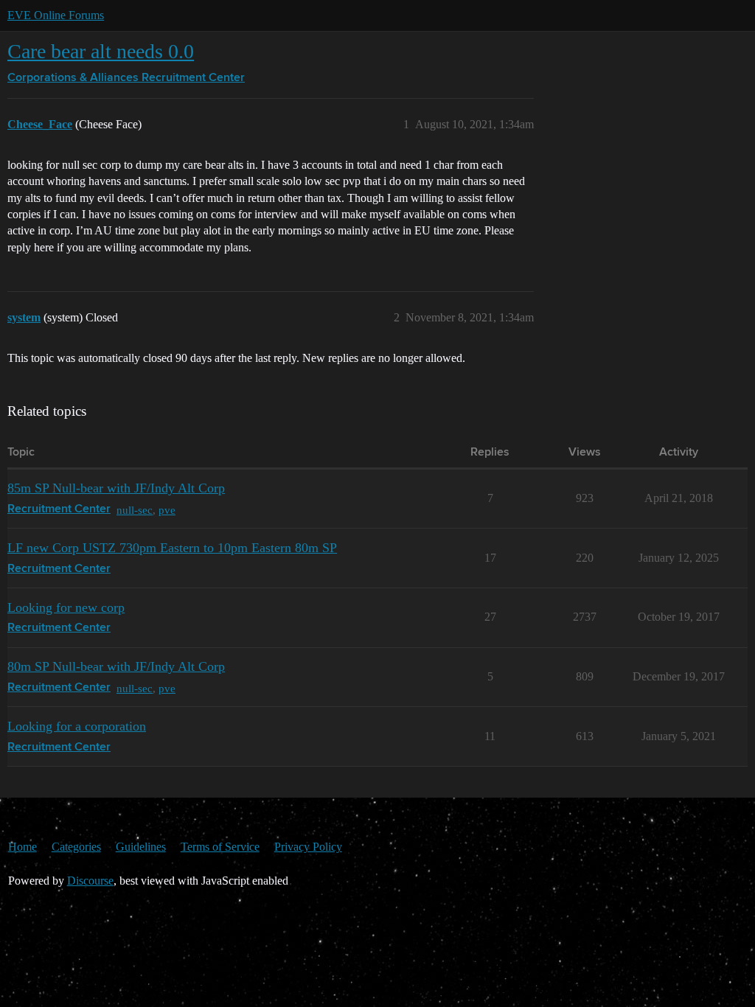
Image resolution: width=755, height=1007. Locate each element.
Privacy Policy (308, 846)
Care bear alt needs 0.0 (100, 51)
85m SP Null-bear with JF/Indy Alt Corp (116, 488)
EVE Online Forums (55, 15)
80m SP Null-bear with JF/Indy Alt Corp (116, 666)
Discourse (90, 880)
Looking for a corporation (76, 726)
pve (167, 509)
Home (22, 846)
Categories (76, 846)
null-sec (134, 509)
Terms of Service (220, 846)
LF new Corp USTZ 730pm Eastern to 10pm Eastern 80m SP (172, 547)
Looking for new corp (66, 607)
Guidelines (141, 846)
